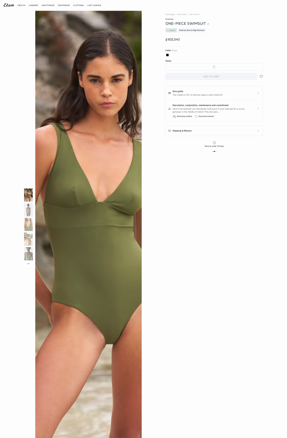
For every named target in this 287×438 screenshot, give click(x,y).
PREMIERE (169, 19)
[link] (21, 5)
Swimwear (182, 14)
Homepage (170, 14)
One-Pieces (194, 14)
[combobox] (214, 67)
